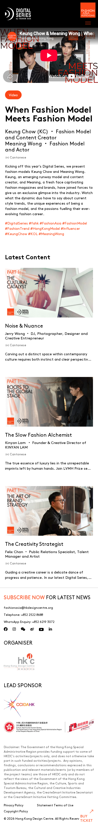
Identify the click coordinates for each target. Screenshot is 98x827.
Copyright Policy (16, 811)
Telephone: (23, 615)
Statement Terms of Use (55, 805)
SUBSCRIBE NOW (24, 597)
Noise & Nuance (24, 325)
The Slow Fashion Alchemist (38, 434)
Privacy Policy (13, 805)
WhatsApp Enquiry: (29, 622)
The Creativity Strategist (34, 543)
